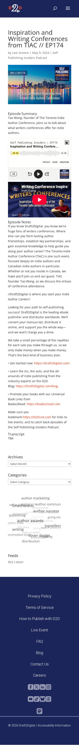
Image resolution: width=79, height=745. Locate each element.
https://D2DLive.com (37, 417)
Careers (39, 675)
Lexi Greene (20, 53)
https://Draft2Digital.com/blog (37, 386)
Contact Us (40, 664)
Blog (39, 653)
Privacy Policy (39, 596)
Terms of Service (39, 607)
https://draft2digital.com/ (52, 363)
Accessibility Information (54, 725)
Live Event (39, 630)
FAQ (39, 641)
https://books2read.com (43, 404)
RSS (10, 562)
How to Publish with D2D (39, 618)
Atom (19, 562)
